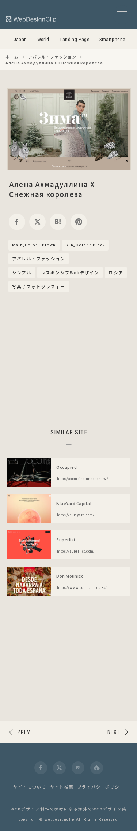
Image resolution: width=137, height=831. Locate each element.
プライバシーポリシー (100, 787)
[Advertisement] (68, 359)
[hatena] (58, 222)
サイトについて (29, 787)
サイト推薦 (61, 787)
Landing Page (75, 39)
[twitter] (37, 222)
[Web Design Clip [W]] (31, 19)
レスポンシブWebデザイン (70, 272)
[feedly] (96, 767)
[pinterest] (79, 222)
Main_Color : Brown (34, 245)
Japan (20, 39)
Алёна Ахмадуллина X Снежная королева (52, 189)
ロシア (116, 272)
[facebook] (17, 222)
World (43, 39)
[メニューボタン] (122, 14)
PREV (24, 732)
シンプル (21, 272)
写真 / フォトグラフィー (38, 286)
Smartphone (112, 39)
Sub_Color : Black (85, 245)
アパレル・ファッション (38, 258)
